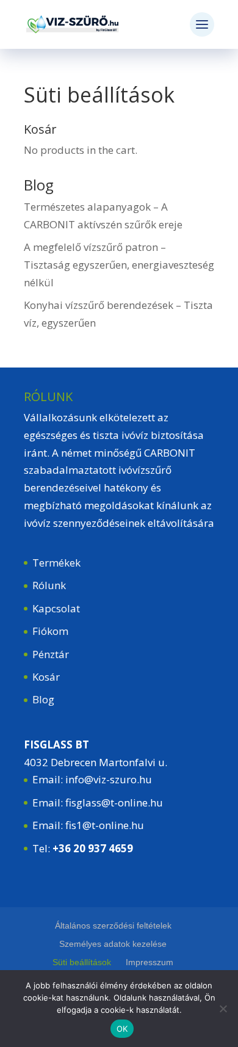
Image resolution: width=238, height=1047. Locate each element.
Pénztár (50, 654)
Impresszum (149, 962)
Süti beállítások (81, 962)
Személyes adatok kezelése (113, 944)
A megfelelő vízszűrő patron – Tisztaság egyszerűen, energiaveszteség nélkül (119, 264)
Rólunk (49, 585)
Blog (43, 699)
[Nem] (223, 1008)
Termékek (56, 563)
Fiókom (50, 631)
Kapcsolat (56, 608)
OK (122, 1029)
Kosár (46, 677)
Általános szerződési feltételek (113, 925)
